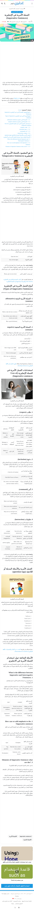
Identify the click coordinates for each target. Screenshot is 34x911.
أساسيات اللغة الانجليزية (14, 8)
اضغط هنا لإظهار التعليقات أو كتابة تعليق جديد (17, 886)
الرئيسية (22, 8)
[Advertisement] (17, 62)
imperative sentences (25, 836)
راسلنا (12, 903)
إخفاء (20, 110)
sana (29, 21)
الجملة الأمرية (12, 836)
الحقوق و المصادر (19, 903)
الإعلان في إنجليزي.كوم (7, 901)
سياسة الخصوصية (17, 901)
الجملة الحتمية (27, 839)
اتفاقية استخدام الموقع (27, 901)
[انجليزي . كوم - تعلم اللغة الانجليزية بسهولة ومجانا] (17, 3)
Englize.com (17, 98)
